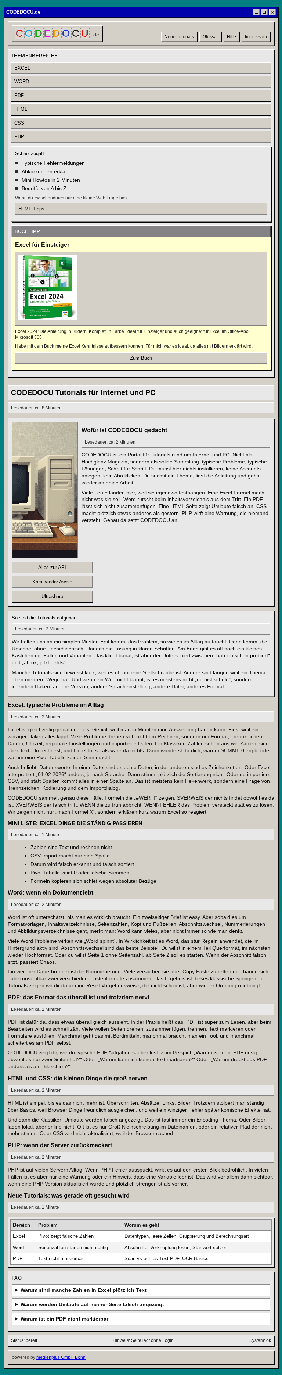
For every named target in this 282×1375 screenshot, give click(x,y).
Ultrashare (52, 596)
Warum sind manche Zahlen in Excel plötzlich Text (84, 1290)
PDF (19, 95)
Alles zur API (52, 567)
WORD (21, 81)
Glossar (210, 36)
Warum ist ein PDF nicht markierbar (64, 1319)
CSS (19, 123)
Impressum (256, 36)
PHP (19, 136)
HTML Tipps (31, 209)
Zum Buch (141, 358)
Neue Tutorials (179, 36)
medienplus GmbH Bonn (61, 1357)
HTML (20, 109)
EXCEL (22, 68)
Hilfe (231, 36)
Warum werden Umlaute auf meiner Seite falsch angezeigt (92, 1304)
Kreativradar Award (52, 582)
